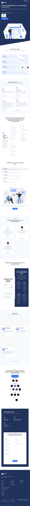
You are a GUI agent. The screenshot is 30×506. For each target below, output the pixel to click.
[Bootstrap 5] (15, 384)
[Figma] (13, 379)
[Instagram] (21, 499)
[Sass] (18, 384)
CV (1, 482)
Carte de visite (3, 492)
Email (6, 446)
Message (6, 453)
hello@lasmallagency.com (16, 420)
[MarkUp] (16, 398)
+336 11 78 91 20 (6, 420)
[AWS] (18, 393)
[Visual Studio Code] (11, 384)
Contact (22, 482)
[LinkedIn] (18, 499)
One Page (5, 284)
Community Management (4, 488)
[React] (10, 388)
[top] (28, 502)
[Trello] (13, 398)
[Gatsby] (16, 388)
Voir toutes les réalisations (15, 361)
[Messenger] (20, 499)
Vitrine (5, 286)
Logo (2, 491)
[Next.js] (13, 388)
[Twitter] (23, 499)
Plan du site (13, 501)
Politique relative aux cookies (5, 501)
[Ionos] (15, 393)
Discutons (15, 208)
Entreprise (6, 442)
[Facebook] (19, 499)
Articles (13, 482)
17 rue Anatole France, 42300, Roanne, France (8, 476)
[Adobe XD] (16, 379)
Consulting (11, 287)
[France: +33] (6, 451)
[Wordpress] (19, 388)
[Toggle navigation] (28, 2)
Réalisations (13, 483)
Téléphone (6, 449)
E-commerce (3, 486)
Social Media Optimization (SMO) (5, 487)
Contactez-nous (4, 18)
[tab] (15, 169)
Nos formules (13, 155)
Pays (16, 442)
